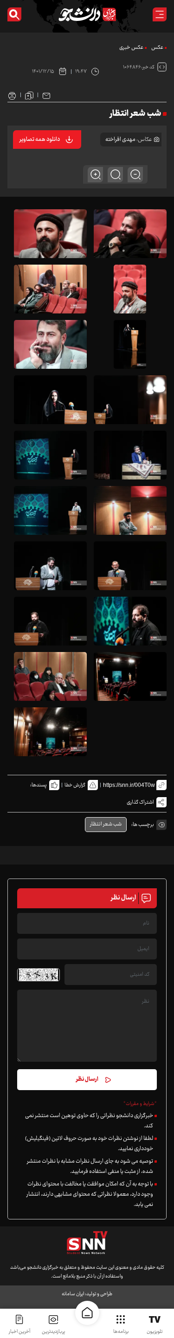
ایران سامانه (73, 1294)
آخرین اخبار (19, 1331)
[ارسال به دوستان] (46, 95)
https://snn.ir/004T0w (129, 785)
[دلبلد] (50, 233)
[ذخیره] (29, 95)
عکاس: (144, 139)
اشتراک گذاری (140, 802)
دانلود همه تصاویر (39, 139)
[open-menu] (160, 14)
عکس (157, 48)
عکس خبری (131, 48)
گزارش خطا (74, 785)
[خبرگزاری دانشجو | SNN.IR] (87, 14)
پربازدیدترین (53, 1331)
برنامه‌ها (121, 1331)
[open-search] (14, 14)
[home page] (87, 1313)
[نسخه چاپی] (12, 95)
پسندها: (38, 785)
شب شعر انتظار (106, 824)
